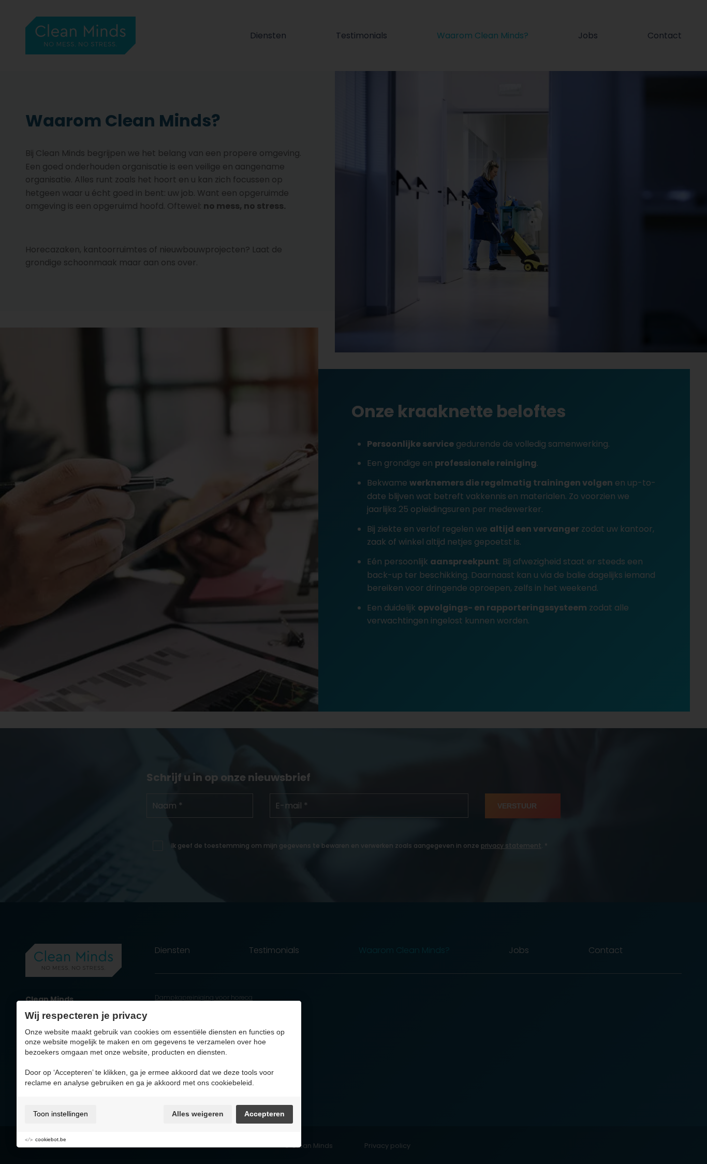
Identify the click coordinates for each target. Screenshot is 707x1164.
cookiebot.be (50, 1139)
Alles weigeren (198, 1114)
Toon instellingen (60, 1114)
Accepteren (264, 1114)
